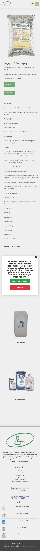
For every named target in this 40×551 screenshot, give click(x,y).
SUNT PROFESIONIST (20, 281)
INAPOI (20, 287)
